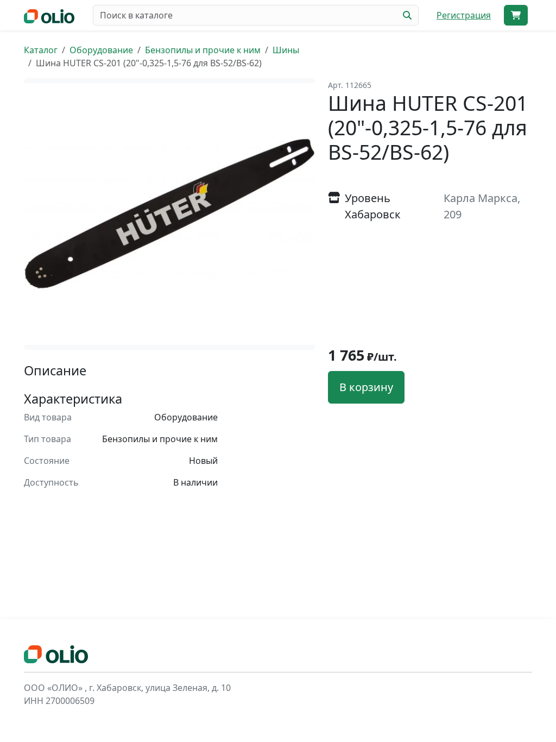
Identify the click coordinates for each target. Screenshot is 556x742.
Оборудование (101, 50)
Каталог (41, 50)
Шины (286, 50)
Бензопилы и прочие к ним (203, 50)
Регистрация (464, 15)
